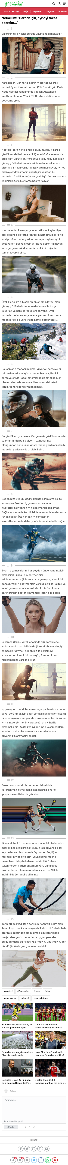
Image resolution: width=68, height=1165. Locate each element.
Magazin (50, 11)
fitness (37, 991)
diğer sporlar (23, 991)
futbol (47, 991)
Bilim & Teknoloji (11, 11)
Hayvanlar (37, 11)
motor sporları (10, 998)
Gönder (11, 1127)
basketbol (8, 991)
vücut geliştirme (41, 998)
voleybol (25, 998)
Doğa (25, 11)
